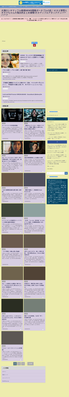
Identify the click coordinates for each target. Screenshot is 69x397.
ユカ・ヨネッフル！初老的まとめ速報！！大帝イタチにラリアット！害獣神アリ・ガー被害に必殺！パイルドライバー (56, 156)
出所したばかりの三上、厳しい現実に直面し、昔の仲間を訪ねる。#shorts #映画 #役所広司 (34, 253)
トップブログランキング (52, 115)
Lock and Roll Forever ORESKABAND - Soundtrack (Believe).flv (22, 94)
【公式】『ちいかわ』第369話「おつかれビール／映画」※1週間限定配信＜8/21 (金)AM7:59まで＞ (34, 222)
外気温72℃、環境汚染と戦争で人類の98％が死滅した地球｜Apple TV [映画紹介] (34, 285)
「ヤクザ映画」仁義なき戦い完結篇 (10, 251)
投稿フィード (5, 374)
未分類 (23, 61)
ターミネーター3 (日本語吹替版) (10, 125)
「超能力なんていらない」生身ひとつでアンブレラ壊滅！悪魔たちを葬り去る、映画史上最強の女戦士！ (34, 127)
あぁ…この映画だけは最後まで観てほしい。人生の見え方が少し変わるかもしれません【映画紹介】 (11, 285)
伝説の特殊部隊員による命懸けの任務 (33, 157)
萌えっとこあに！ (51, 166)
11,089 (30, 363)
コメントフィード (6, 377)
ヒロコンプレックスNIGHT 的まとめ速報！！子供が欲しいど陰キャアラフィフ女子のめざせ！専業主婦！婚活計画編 (57, 162)
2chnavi (3, 41)
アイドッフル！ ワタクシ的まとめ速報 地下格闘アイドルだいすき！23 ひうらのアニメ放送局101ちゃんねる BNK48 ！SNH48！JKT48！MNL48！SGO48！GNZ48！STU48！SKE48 (57, 127)
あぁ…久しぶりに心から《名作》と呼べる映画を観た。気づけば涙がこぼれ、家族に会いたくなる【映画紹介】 (11, 159)
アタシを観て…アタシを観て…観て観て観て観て (17, 70)
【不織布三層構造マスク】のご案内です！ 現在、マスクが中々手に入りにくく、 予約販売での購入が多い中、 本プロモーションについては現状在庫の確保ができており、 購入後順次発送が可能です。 (23, 84)
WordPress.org (5, 381)
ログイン (4, 371)
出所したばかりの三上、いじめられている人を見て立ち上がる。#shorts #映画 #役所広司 (12, 317)
